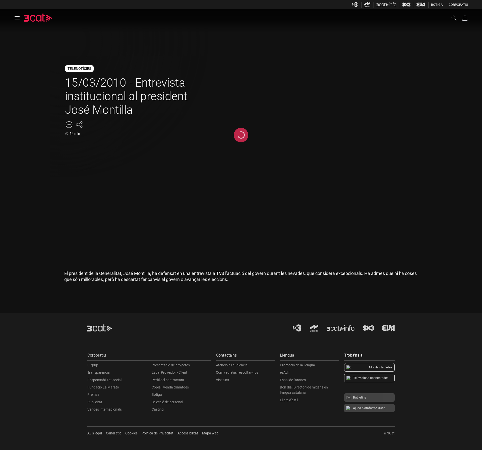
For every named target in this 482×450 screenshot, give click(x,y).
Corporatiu (458, 5)
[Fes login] (465, 18)
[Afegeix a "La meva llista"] (69, 125)
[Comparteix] (79, 125)
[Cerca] (456, 18)
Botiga (437, 5)
